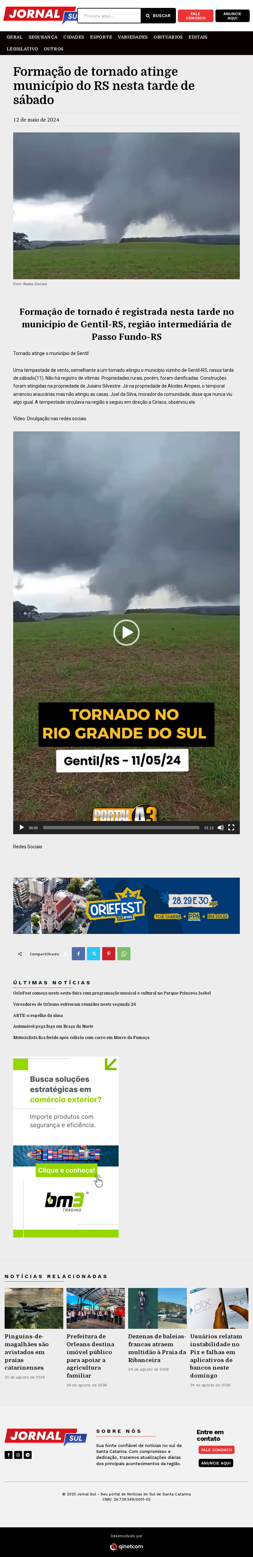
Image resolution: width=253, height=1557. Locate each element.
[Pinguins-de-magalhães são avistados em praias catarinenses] (34, 1308)
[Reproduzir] (21, 827)
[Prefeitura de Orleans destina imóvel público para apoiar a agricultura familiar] (96, 1308)
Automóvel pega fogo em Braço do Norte (53, 1026)
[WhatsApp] (123, 953)
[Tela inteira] (231, 827)
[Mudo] (220, 827)
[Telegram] (28, 1455)
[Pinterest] (108, 953)
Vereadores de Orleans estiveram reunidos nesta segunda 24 (74, 1004)
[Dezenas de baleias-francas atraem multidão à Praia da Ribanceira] (157, 1308)
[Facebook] (78, 953)
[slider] (121, 827)
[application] (126, 632)
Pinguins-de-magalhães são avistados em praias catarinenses (27, 1352)
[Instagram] (18, 1455)
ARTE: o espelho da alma (38, 1015)
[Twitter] (93, 953)
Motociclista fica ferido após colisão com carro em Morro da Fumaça (81, 1037)
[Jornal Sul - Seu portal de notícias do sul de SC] (40, 16)
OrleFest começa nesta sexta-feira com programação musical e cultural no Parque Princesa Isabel (112, 993)
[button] (126, 632)
